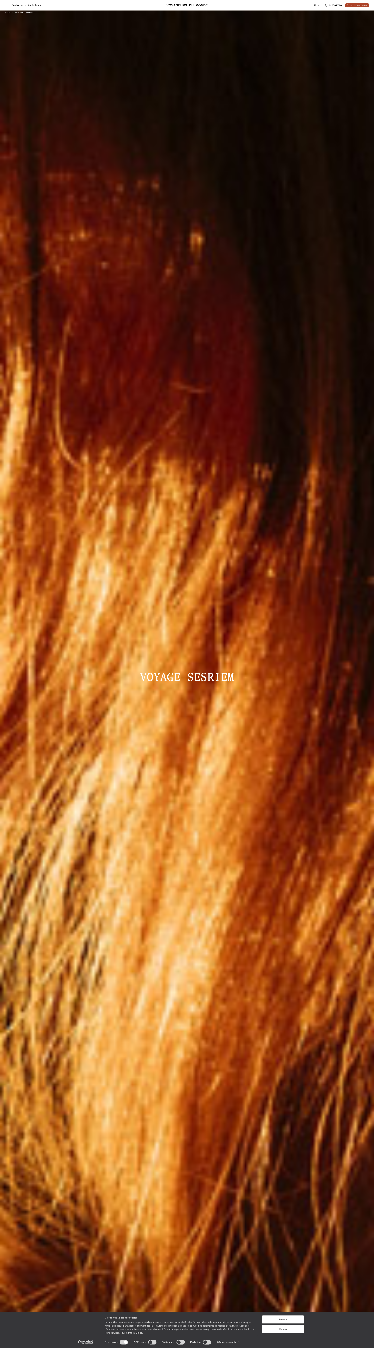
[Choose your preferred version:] (316, 5)
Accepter (283, 1319)
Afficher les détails (226, 1342)
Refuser (283, 1329)
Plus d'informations (131, 1333)
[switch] (152, 1342)
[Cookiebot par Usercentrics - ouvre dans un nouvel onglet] (85, 1342)
